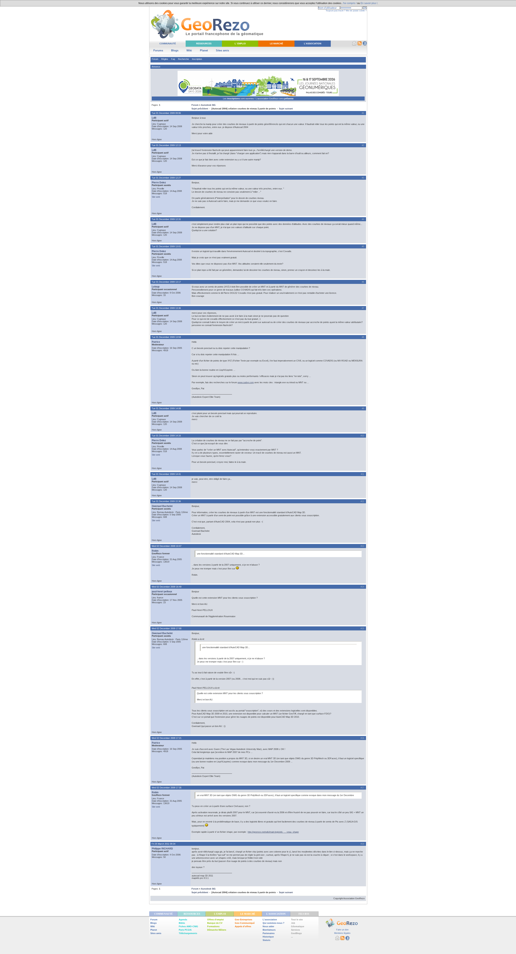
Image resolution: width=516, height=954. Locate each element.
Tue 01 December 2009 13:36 (166, 308)
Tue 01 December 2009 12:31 (166, 219)
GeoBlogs (296, 933)
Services (295, 930)
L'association (270, 919)
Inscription (197, 59)
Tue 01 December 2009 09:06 (166, 113)
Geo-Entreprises (243, 919)
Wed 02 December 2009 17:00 (166, 628)
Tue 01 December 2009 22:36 (166, 501)
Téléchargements (188, 933)
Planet (204, 50)
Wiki (189, 50)
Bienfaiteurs (269, 930)
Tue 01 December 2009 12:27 (166, 177)
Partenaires (269, 933)
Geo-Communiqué (245, 923)
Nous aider (268, 926)
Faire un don (342, 929)
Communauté (167, 43)
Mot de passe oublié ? (356, 10)
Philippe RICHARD (162, 848)
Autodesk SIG (208, 105)
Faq (173, 59)
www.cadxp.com (246, 382)
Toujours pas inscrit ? (335, 10)
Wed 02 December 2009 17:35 (166, 787)
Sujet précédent (199, 108)
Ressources (203, 43)
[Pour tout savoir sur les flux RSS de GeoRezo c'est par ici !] (359, 45)
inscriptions (233, 98)
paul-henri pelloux (162, 591)
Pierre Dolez (159, 182)
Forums (158, 50)
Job (293, 923)
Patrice (156, 341)
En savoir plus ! (369, 3)
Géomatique (297, 926)
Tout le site (297, 919)
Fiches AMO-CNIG (188, 926)
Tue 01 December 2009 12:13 (166, 145)
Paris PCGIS (185, 930)
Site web (156, 197)
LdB (154, 117)
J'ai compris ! (349, 3)
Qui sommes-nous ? (273, 923)
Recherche (183, 59)
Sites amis (222, 50)
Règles (164, 59)
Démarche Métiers (216, 930)
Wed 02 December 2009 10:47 (166, 546)
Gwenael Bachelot (162, 506)
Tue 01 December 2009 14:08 (166, 408)
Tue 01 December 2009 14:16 (166, 435)
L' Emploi (240, 43)
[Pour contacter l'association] (354, 45)
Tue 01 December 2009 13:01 (166, 246)
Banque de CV (214, 923)
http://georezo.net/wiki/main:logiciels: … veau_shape (273, 832)
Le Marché (276, 43)
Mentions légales (342, 933)
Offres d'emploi (215, 919)
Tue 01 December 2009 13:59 (166, 337)
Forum (155, 59)
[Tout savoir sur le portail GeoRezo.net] (365, 45)
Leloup (155, 286)
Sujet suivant (286, 108)
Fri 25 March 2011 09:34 (163, 844)
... (292, 936)
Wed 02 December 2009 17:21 (166, 738)
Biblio (182, 923)
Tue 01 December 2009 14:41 (166, 474)
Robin (155, 550)
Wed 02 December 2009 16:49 (166, 586)
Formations (213, 926)
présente (288, 98)
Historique (268, 936)
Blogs (174, 50)
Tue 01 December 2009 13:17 (166, 282)
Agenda (183, 919)
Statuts (266, 940)
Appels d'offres (243, 926)
